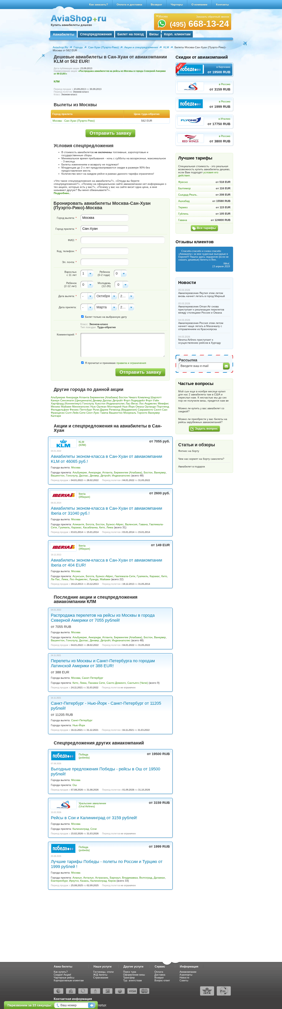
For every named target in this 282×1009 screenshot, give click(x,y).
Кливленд (144, 397)
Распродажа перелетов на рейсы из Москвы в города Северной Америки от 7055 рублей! (103, 618)
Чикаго (133, 397)
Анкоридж (72, 397)
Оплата (158, 971)
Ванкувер (154, 412)
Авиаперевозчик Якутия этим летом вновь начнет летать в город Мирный (201, 294)
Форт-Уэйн (152, 400)
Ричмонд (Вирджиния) (123, 409)
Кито (102, 527)
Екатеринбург (59, 880)
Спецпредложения (96, 34)
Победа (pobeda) (84, 756)
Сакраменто (145, 409)
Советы (184, 980)
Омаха (139, 406)
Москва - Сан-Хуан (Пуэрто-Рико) (74, 120)
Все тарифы (206, 228)
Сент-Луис (92, 412)
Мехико (55, 406)
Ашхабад (184, 200)
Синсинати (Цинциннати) (76, 400)
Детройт (118, 400)
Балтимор (184, 188)
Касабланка (90, 527)
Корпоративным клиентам (69, 980)
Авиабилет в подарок (191, 466)
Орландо (150, 406)
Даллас (107, 400)
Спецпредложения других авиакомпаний (99, 742)
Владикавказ (130, 877)
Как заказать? (98, 4)
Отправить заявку (110, 133)
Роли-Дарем (100, 409)
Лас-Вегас (132, 403)
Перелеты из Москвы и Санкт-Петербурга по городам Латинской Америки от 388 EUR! (103, 663)
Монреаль (129, 412)
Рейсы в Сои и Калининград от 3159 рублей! (94, 817)
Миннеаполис (81, 406)
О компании (199, 4)
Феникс (74, 409)
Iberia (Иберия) (84, 495)
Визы (153, 34)
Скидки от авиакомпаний (202, 57)
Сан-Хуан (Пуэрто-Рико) (103, 47)
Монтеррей (114, 406)
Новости (187, 282)
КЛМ (57, 81)
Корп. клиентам (177, 34)
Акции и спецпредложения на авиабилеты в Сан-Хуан (108, 428)
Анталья (88, 877)
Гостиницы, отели (103, 971)
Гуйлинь (183, 213)
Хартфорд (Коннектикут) (66, 403)
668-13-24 (199, 24)
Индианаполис (115, 403)
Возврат (156, 4)
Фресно (183, 181)
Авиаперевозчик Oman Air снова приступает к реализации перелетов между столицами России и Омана (201, 309)
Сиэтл (157, 409)
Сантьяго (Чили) (137, 682)
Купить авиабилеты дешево (71, 25)
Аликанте (78, 524)
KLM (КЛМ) (82, 443)
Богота (90, 524)
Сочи (93, 828)
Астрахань (101, 877)
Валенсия (131, 524)
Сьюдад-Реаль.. (188, 194)
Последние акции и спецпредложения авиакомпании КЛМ (95, 599)
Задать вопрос (206, 428)
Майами (66, 406)
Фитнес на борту (188, 450)
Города (78, 47)
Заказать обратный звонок (212, 16)
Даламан (159, 877)
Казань (84, 880)
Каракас (76, 527)
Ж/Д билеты (100, 974)
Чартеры (177, 4)
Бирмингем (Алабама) (104, 397)
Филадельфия (60, 409)
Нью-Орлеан (98, 406)
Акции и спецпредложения (141, 47)
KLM (166, 47)
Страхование (100, 977)
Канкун (55, 400)
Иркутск (74, 880)
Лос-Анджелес (148, 403)
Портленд (163, 406)
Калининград (81, 828)
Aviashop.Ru (60, 47)
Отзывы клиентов (195, 241)
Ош (75, 785)
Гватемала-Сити (125, 576)
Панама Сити (96, 682)
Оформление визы (134, 974)
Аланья (77, 877)
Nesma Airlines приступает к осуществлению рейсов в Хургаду (199, 341)
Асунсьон (78, 576)
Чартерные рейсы (64, 977)
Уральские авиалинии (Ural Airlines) (92, 805)
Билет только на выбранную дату (105, 316)
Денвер (97, 400)
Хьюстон (100, 403)
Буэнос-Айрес (115, 524)
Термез (182, 207)
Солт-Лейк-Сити (75, 412)
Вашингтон (116, 412)
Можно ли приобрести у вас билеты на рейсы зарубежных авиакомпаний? (202, 420)
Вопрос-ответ (162, 980)
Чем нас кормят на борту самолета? (201, 458)
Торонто (142, 412)
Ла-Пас (55, 579)
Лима (109, 527)
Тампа (104, 412)
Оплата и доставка (129, 4)
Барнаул (115, 877)
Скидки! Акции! (62, 974)
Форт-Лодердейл (134, 400)
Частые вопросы (196, 383)
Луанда (93, 579)
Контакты (222, 4)
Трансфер (129, 977)
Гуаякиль (64, 527)
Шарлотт (156, 397)
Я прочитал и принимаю (115, 362)
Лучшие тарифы (195, 158)
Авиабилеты (63, 34)
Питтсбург (86, 409)
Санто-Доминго (116, 682)
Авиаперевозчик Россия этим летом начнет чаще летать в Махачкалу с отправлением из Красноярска (200, 326)
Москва (75, 467)
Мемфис (163, 403)
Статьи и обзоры (196, 444)
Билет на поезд (130, 34)
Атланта (84, 397)
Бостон (123, 397)
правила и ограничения (131, 362)
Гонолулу (88, 403)
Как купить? (61, 971)
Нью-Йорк (128, 406)
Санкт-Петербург (92, 677)
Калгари (56, 415)
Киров (112, 880)
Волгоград (145, 877)
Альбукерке (58, 397)
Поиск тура (129, 971)
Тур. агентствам (132, 980)
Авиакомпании (188, 971)
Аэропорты (186, 974)
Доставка (159, 974)
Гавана (143, 524)
